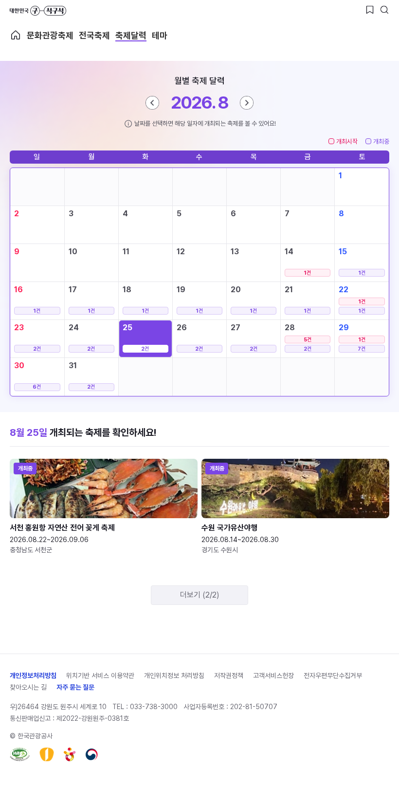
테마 (159, 35)
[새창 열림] (20, 754)
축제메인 (15, 35)
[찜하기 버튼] (370, 10)
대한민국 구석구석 (38, 11)
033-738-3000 (154, 707)
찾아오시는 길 (28, 687)
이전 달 (152, 103)
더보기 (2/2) (199, 595)
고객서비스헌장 (273, 675)
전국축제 (94, 35)
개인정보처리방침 (33, 675)
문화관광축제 (50, 35)
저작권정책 (228, 675)
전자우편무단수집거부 (333, 675)
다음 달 (247, 103)
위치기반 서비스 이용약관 (100, 675)
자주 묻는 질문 (75, 687)
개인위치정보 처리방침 (174, 675)
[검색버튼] (384, 10)
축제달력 (130, 35)
